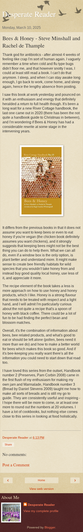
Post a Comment (15, 464)
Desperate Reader (29, 14)
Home (41, 480)
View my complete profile (40, 511)
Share (8, 444)
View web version (41, 489)
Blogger (49, 527)
